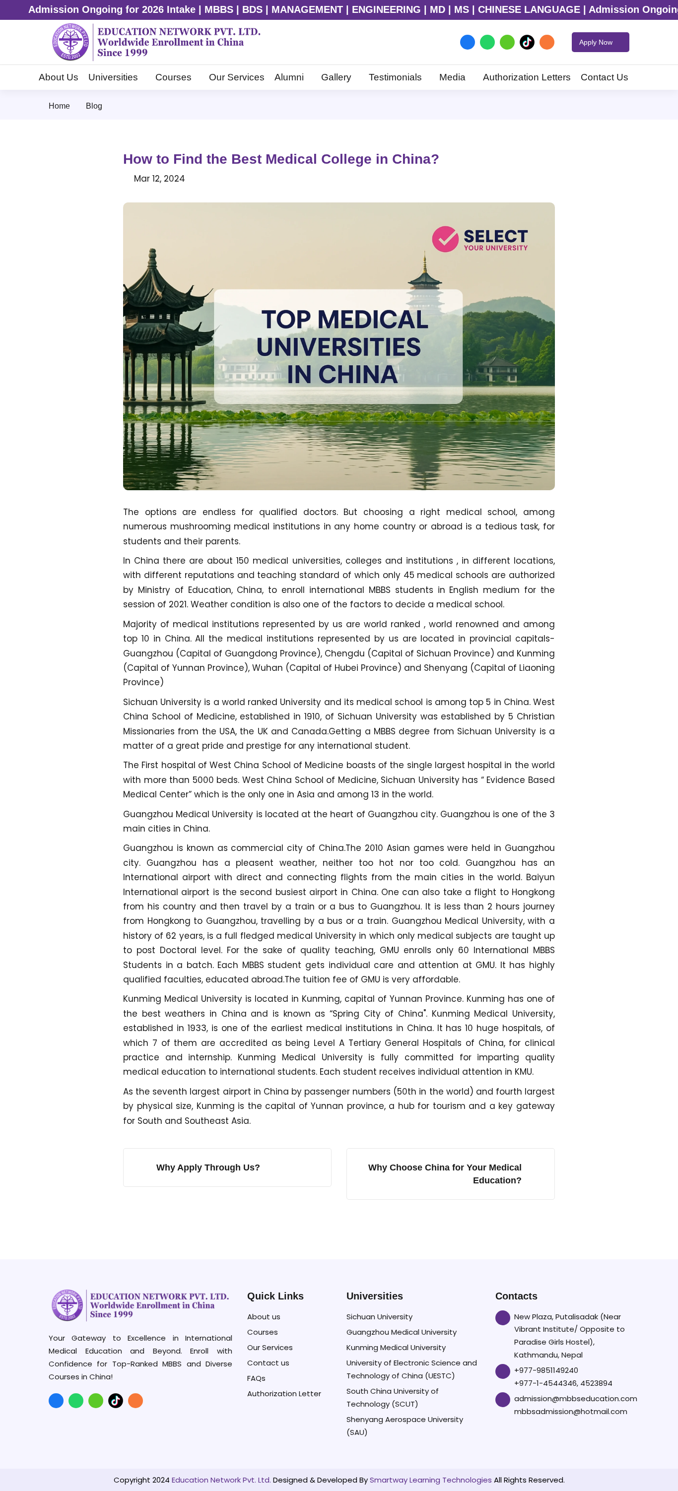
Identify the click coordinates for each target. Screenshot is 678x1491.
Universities (113, 77)
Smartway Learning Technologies (431, 1480)
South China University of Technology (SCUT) (392, 1397)
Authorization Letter (284, 1393)
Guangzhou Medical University (401, 1332)
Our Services (237, 77)
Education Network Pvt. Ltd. (221, 1480)
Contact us (268, 1363)
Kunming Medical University (396, 1347)
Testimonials (395, 77)
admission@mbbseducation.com (575, 1398)
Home (59, 106)
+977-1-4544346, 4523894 (563, 1383)
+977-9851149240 (546, 1370)
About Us (58, 77)
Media (452, 77)
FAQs (256, 1378)
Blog (94, 106)
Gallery (336, 77)
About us (263, 1316)
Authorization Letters (527, 77)
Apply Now (596, 42)
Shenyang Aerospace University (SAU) (404, 1425)
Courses (173, 77)
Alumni (289, 77)
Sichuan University (379, 1316)
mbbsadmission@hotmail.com (570, 1411)
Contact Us (604, 77)
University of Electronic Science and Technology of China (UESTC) (411, 1369)
